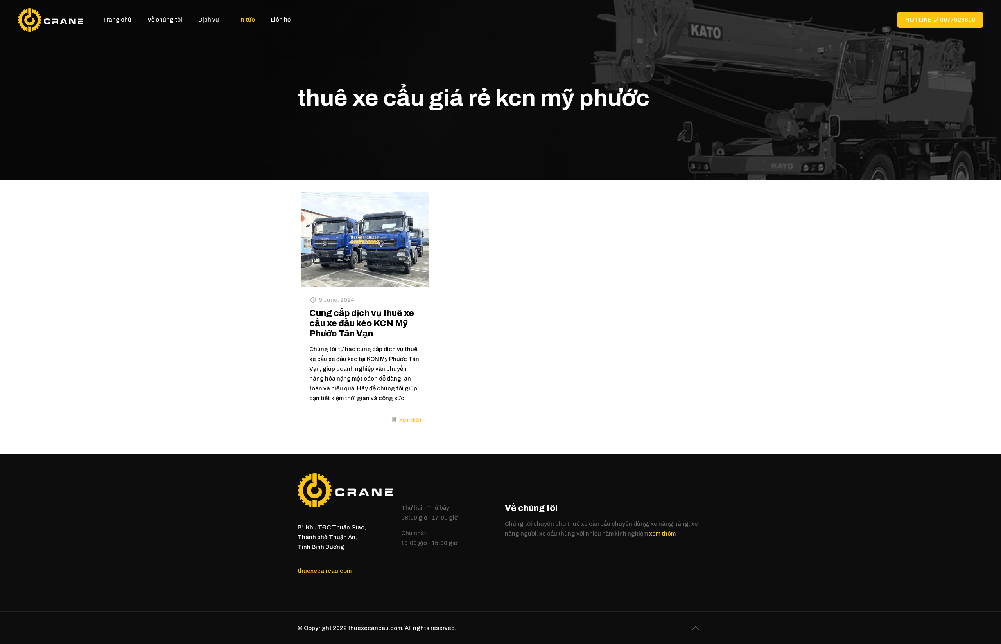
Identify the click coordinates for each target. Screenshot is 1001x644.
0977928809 (940, 19)
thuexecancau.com (325, 571)
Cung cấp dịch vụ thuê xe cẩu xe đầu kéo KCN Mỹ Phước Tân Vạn (361, 323)
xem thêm (662, 533)
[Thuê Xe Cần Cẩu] (50, 19)
